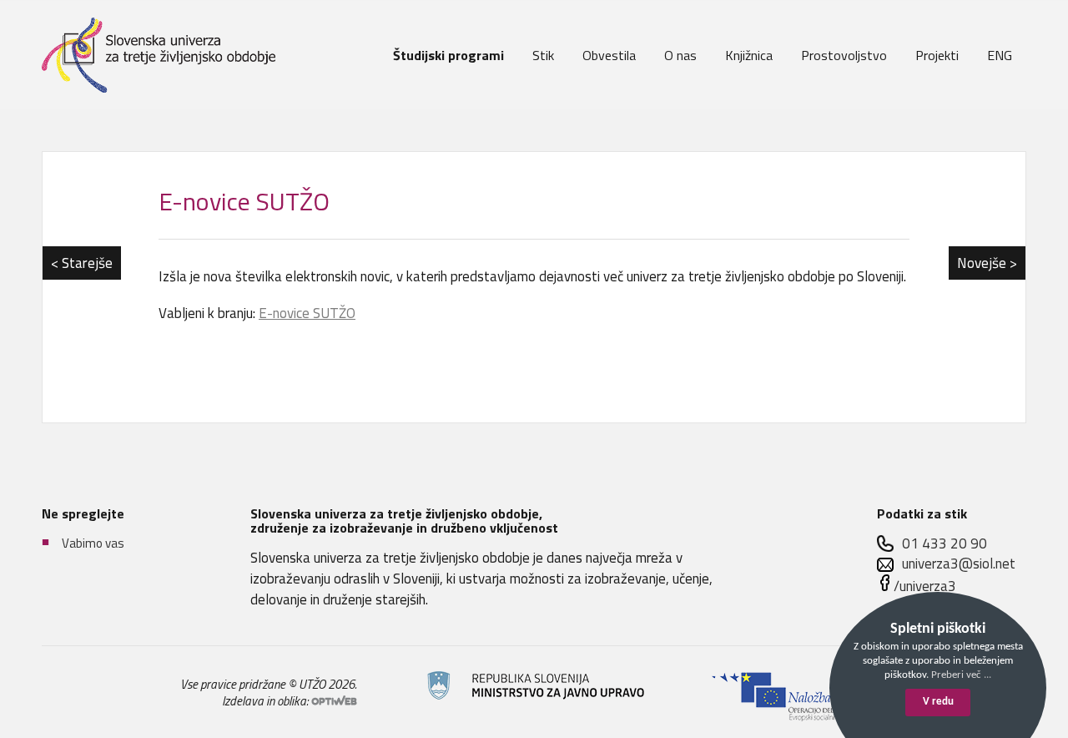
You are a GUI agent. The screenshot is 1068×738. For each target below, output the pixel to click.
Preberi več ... (961, 675)
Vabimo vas (93, 543)
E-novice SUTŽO (244, 201)
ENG (999, 55)
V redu (938, 701)
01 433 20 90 (944, 543)
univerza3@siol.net (958, 564)
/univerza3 (925, 586)
